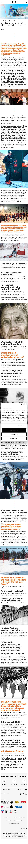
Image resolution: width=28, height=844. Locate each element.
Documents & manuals (7, 817)
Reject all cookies (14, 438)
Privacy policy (15, 817)
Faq (14, 820)
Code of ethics (22, 817)
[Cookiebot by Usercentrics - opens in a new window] (21, 404)
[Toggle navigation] (1, 2)
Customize (13, 434)
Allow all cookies (14, 430)
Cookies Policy (8, 820)
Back (2, 29)
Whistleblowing (19, 820)
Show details (21, 425)
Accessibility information (14, 823)
